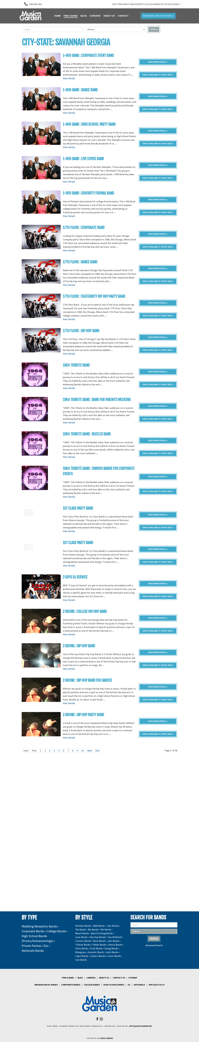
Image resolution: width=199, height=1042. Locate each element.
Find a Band (68, 977)
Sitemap (132, 977)
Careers (91, 977)
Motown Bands (83, 925)
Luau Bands (81, 937)
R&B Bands (99, 925)
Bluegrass (80, 952)
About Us (104, 977)
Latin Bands (112, 952)
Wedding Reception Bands (39, 926)
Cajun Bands (81, 956)
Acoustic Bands (96, 952)
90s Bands (105, 929)
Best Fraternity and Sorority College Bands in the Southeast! (146, 4)
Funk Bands (96, 948)
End (97, 750)
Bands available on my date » (158, 16)
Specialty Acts (156, 984)
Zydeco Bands (97, 956)
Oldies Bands (99, 944)
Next (89, 750)
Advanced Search (154, 945)
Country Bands (83, 940)
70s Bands (80, 929)
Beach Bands (82, 933)
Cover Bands (114, 956)
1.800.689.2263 (35, 4)
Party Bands (81, 948)
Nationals (139, 984)
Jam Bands (113, 940)
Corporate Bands (33, 931)
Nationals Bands (33, 950)
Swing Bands (111, 948)
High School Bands (113, 984)
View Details (69, 78)
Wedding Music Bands (46, 984)
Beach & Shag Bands (102, 933)
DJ (129, 984)
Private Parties (31, 946)
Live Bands (81, 959)
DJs (46, 946)
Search (153, 29)
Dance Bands (115, 944)
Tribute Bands (82, 944)
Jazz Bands (113, 925)
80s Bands (93, 929)
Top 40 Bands (114, 937)
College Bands (56, 931)
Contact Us (119, 977)
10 (82, 750)
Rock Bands (99, 940)
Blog (80, 977)
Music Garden (107, 1038)
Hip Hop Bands (97, 937)
